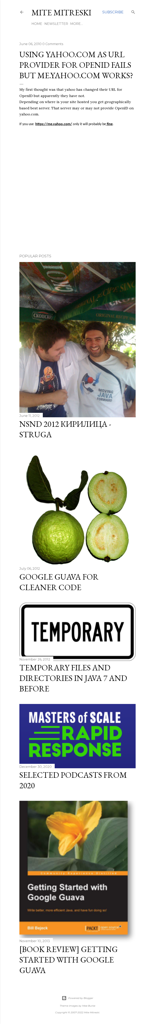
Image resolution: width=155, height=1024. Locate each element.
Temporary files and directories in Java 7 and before (73, 678)
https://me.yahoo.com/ (53, 124)
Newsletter (56, 24)
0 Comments (52, 44)
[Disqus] (77, 191)
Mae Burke (88, 1005)
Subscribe (113, 12)
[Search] (133, 11)
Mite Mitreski (61, 12)
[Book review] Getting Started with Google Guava (68, 959)
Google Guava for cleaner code (58, 582)
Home (36, 24)
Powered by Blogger (80, 998)
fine (109, 124)
